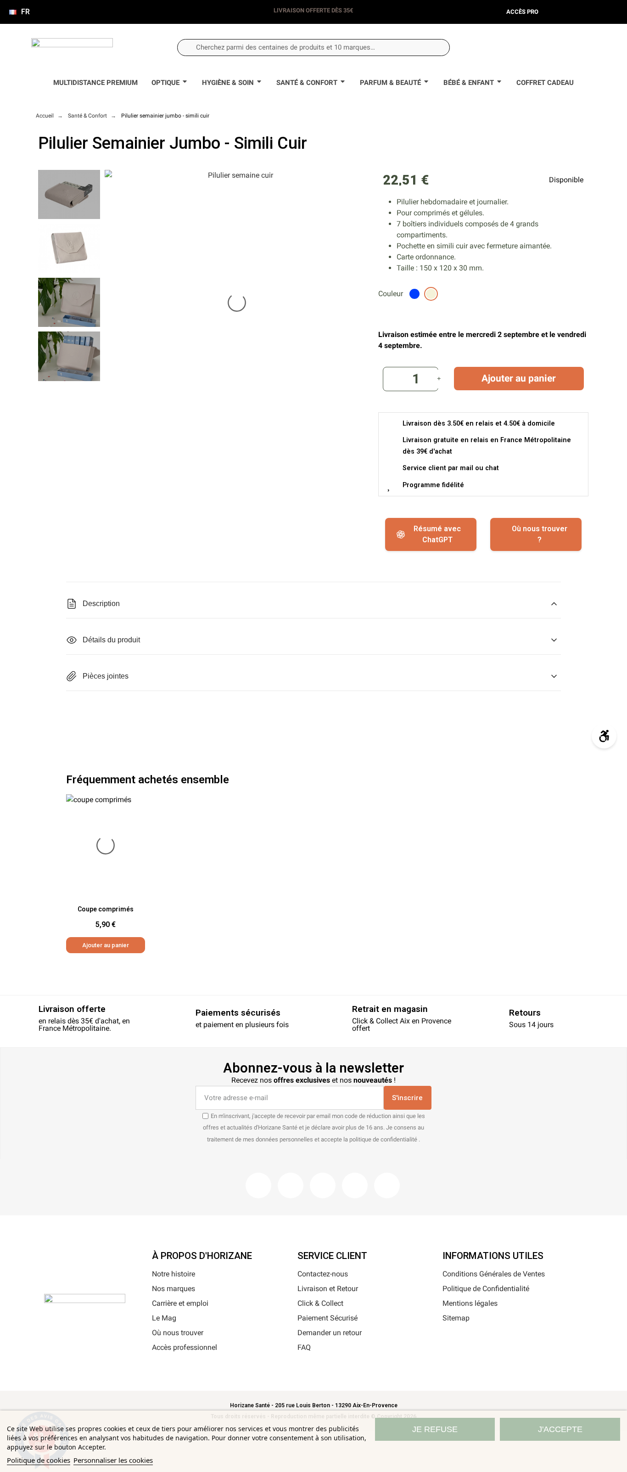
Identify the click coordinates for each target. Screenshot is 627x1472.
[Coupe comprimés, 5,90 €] (105, 874)
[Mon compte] (545, 47)
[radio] (414, 294)
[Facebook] (258, 1185)
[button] (575, 47)
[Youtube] (355, 1185)
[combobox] (313, 47)
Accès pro (522, 11)
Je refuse (435, 1429)
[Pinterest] (323, 1185)
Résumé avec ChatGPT (437, 534)
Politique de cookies (38, 1460)
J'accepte (560, 1429)
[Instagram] (290, 1185)
